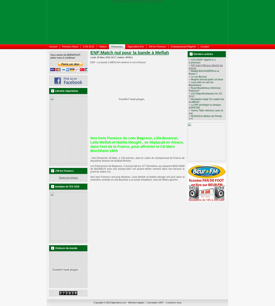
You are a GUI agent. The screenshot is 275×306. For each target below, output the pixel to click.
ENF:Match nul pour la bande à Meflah (129, 52)
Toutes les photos (68, 177)
